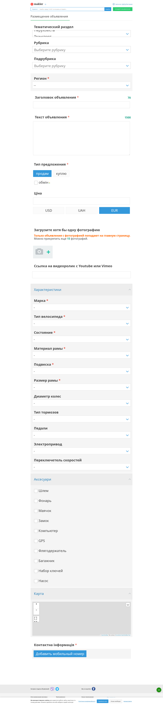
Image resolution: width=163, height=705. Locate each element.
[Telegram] (57, 689)
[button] (36, 606)
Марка (41, 300)
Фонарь (45, 500)
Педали (41, 428)
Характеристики (47, 289)
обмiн (43, 182)
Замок (44, 520)
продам (42, 173)
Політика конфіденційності (86, 701)
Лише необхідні (116, 701)
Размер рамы (47, 380)
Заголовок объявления (55, 97)
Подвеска (44, 364)
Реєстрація (129, 4)
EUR (114, 210)
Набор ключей (51, 570)
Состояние (44, 332)
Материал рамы (49, 348)
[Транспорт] (82, 36)
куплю (61, 173)
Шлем (43, 490)
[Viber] (52, 689)
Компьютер (48, 530)
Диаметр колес (47, 396)
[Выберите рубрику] (82, 50)
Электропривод (48, 444)
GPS (42, 540)
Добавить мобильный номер (60, 653)
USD (48, 210)
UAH (81, 210)
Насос (43, 580)
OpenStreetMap (104, 635)
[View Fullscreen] (36, 619)
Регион (41, 78)
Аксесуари (42, 479)
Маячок (45, 510)
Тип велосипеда (49, 316)
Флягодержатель (52, 550)
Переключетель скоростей (58, 460)
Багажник (47, 560)
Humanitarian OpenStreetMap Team (123, 635)
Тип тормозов (46, 412)
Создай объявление (122, 9)
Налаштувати (128, 701)
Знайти (108, 9)
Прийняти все (102, 701)
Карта (39, 593)
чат (159, 690)
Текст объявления (51, 117)
